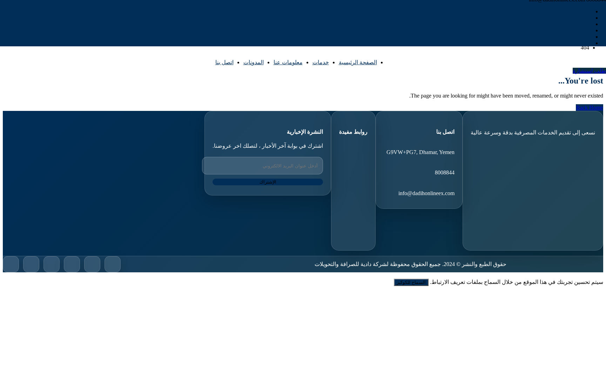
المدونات (253, 62)
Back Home (589, 108)
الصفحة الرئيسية (358, 62)
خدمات (320, 62)
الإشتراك (268, 182)
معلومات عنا (288, 62)
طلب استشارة (589, 71)
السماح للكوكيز (411, 282)
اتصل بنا (224, 62)
